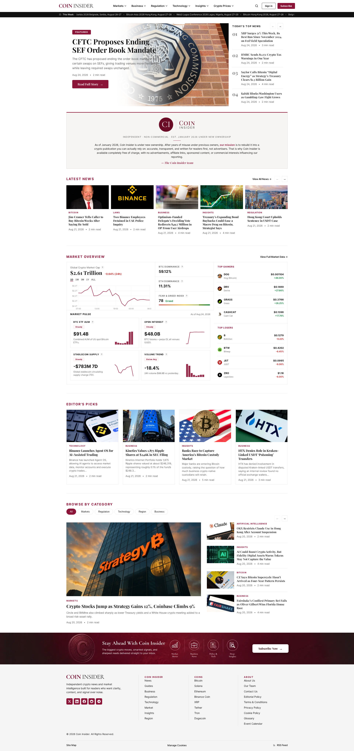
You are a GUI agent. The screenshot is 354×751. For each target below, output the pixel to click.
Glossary (249, 718)
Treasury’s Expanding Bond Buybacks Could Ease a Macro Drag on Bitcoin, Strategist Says (221, 222)
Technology (180, 5)
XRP (196, 702)
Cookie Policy (252, 713)
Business (137, 5)
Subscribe (286, 5)
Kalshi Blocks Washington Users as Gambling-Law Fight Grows (261, 95)
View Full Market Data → (274, 256)
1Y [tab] (87, 279)
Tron (197, 713)
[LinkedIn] (77, 701)
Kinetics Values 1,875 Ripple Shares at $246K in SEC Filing (147, 452)
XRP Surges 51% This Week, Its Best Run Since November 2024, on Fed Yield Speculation (261, 37)
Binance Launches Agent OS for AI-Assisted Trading (91, 452)
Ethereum (200, 691)
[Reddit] (91, 701)
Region (142, 511)
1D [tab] (71, 279)
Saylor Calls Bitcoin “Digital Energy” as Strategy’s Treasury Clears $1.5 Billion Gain (261, 75)
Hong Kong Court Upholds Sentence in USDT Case (264, 218)
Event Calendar (253, 723)
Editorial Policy (252, 696)
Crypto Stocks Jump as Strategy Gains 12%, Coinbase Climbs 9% (130, 606)
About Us (249, 680)
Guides (149, 685)
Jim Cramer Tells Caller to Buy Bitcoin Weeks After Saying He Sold (86, 220)
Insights (200, 5)
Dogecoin (200, 718)
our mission (227, 144)
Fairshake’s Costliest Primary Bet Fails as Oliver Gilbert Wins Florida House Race (262, 604)
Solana (198, 685)
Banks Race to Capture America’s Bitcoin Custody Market (200, 454)
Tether (198, 707)
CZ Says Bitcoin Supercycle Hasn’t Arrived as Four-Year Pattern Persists (261, 579)
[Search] (256, 6)
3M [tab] (82, 279)
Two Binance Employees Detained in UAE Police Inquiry (129, 220)
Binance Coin (202, 696)
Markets (118, 5)
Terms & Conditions (255, 702)
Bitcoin (198, 680)
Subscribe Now (270, 648)
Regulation (158, 5)
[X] (69, 701)
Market (149, 707)
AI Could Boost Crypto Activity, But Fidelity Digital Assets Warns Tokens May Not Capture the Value (260, 555)
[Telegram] (99, 701)
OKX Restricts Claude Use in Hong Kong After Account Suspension (259, 530)
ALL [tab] (93, 279)
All (71, 511)
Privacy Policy (252, 707)
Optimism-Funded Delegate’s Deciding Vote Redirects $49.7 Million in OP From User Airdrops (175, 222)
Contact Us (250, 691)
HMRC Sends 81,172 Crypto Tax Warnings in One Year (261, 56)
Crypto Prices (222, 5)
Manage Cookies (177, 745)
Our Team (250, 685)
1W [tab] (77, 279)
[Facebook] (84, 701)
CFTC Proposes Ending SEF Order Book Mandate (114, 46)
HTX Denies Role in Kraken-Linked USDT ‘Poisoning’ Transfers (258, 454)
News (148, 680)
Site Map (71, 745)
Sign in (269, 5)
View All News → (261, 179)
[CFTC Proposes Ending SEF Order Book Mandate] (172, 64)
